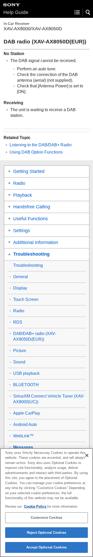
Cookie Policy (35, 506)
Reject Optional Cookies (46, 533)
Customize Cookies (46, 518)
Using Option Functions (36, 152)
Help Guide (15, 12)
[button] (88, 12)
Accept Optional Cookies (46, 547)
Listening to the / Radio (41, 145)
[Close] (86, 455)
